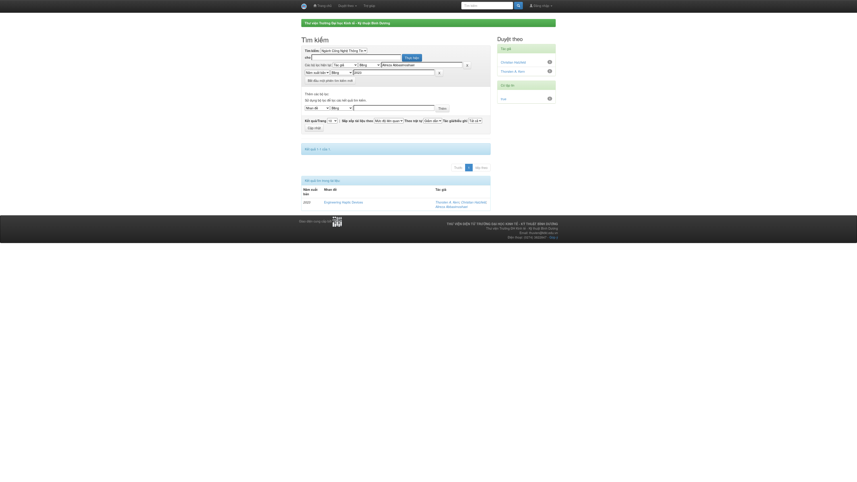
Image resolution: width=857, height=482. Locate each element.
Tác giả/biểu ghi (455, 120)
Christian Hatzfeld (473, 202)
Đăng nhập (541, 5)
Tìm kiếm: (312, 50)
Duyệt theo (346, 5)
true (503, 99)
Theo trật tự (413, 120)
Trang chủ (324, 5)
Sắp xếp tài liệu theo (357, 120)
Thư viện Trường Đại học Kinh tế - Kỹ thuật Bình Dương (347, 23)
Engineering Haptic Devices (343, 202)
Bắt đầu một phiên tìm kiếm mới (330, 80)
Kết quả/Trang (315, 120)
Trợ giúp (369, 5)
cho (308, 57)
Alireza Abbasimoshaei (451, 206)
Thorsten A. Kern (447, 202)
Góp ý (553, 237)
